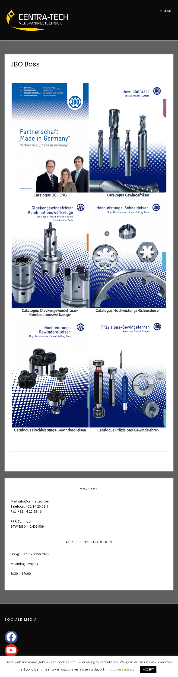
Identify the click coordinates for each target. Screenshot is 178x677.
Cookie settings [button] (122, 669)
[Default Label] (11, 650)
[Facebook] (11, 637)
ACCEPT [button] (148, 669)
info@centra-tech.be (33, 501)
